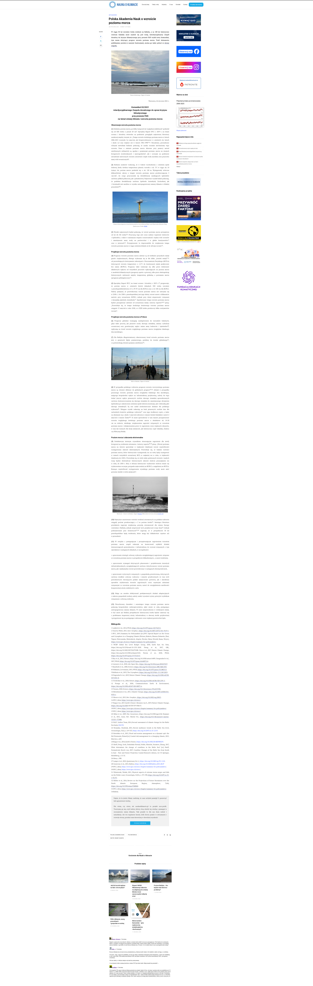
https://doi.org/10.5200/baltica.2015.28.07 (149, 764)
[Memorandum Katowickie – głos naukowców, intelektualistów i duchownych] (140, 910)
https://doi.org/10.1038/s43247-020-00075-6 (126, 686)
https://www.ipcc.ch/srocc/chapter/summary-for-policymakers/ (133, 642)
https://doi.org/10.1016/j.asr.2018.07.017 (153, 664)
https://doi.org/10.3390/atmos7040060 (124, 786)
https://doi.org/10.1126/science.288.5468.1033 (150, 667)
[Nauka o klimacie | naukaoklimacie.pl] (123, 4)
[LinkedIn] (170, 835)
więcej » (178, 166)
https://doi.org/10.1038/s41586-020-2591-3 (150, 681)
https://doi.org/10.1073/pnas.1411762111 (146, 628)
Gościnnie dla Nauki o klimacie (140, 856)
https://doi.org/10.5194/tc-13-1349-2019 (153, 672)
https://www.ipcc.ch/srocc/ (131, 700)
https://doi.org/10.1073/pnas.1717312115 (125, 656)
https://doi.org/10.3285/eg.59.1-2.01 (152, 761)
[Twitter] (100, 41)
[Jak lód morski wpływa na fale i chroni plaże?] (118, 876)
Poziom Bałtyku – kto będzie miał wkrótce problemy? (161, 888)
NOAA (145, 226)
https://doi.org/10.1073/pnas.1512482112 (152, 670)
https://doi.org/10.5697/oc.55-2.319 (145, 731)
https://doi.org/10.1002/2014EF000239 (149, 742)
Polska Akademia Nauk (117, 834)
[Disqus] (140, 956)
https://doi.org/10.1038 (119, 706)
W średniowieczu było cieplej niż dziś (187, 148)
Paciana (140, 513)
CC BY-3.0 (160, 513)
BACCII (121, 725)
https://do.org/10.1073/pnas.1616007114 (134, 661)
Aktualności (113, 15)
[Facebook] (100, 36)
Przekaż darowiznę (140, 823)
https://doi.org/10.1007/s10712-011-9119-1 (154, 631)
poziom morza (132, 834)
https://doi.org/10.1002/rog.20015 (149, 697)
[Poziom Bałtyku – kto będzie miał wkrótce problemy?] (162, 876)
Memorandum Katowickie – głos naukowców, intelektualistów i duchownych (138, 925)
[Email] (100, 45)
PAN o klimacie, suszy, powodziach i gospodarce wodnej (117, 921)
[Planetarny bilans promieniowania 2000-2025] (190, 126)
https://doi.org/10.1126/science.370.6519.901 (145, 689)
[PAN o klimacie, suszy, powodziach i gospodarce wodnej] (118, 909)
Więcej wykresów (181, 130)
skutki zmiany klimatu (117, 838)
